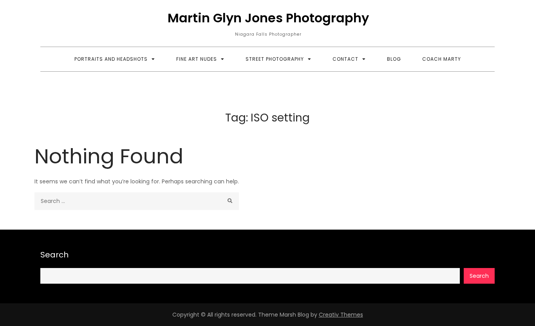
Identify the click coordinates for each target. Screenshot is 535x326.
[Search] (230, 201)
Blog (394, 59)
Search (54, 254)
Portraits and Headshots (111, 59)
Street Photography (275, 59)
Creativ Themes (341, 315)
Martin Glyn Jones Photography (268, 18)
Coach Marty (441, 59)
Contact (345, 59)
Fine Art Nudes (196, 59)
